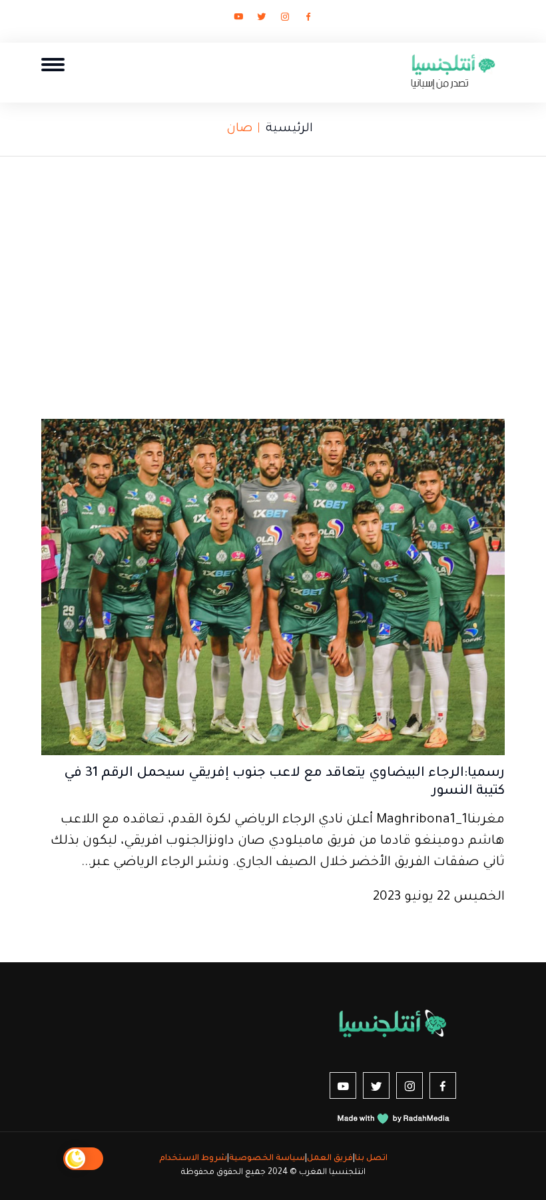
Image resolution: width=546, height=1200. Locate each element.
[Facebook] (308, 19)
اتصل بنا (371, 1158)
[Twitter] (262, 19)
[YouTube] (238, 19)
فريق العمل (330, 1158)
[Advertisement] (273, 283)
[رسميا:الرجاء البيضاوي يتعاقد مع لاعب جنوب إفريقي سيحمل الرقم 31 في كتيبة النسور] (273, 588)
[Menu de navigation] (53, 64)
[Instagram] (285, 19)
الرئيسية (289, 129)
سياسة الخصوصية (267, 1158)
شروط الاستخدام (193, 1158)
